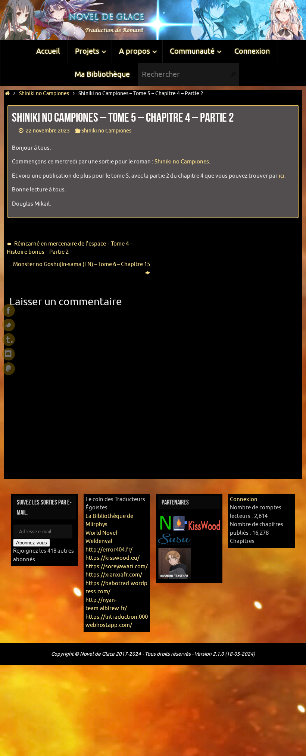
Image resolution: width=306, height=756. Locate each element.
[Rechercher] (233, 74)
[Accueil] (7, 93)
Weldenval (98, 541)
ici (281, 175)
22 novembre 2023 (48, 131)
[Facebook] (8, 310)
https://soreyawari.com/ (116, 566)
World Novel (101, 533)
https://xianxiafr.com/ (113, 574)
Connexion (243, 499)
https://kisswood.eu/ (112, 558)
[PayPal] (8, 368)
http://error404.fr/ (108, 549)
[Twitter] (8, 325)
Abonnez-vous (31, 543)
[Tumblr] (8, 339)
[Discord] (8, 354)
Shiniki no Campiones (44, 93)
